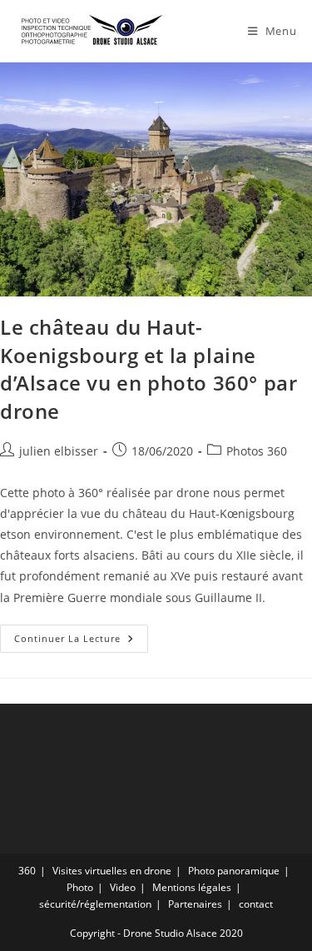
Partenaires (195, 904)
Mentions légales (191, 887)
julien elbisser (58, 451)
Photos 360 (256, 451)
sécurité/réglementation (95, 904)
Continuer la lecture (81, 641)
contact (256, 904)
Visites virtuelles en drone (111, 871)
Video (123, 887)
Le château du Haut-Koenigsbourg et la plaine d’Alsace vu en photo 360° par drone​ (148, 369)
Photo (80, 887)
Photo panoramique (234, 871)
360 (27, 871)
